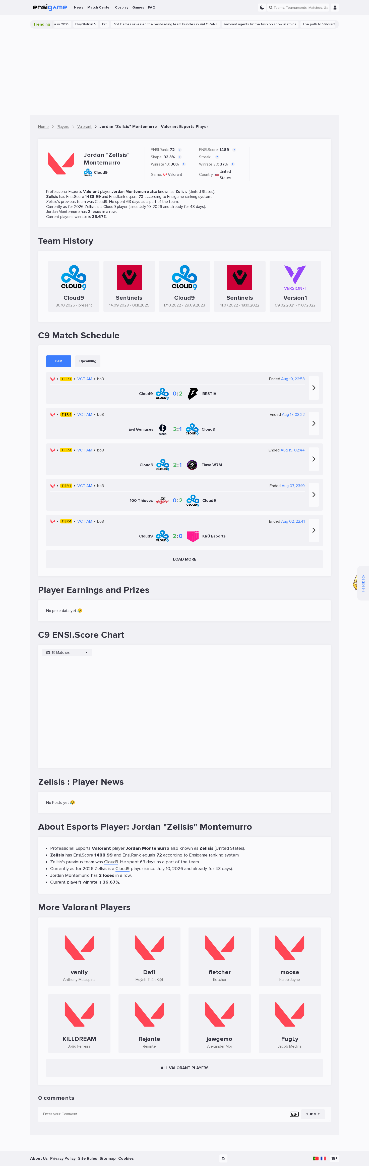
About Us (39, 1158)
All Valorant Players (185, 1067)
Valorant (175, 174)
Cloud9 (101, 201)
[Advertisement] (184, 72)
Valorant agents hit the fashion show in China (243, 24)
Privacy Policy (63, 1158)
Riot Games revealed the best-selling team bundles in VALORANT (148, 24)
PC (88, 24)
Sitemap (108, 1158)
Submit (313, 1114)
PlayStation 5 (69, 24)
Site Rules (87, 1158)
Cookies (126, 1158)
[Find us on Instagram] (223, 1158)
